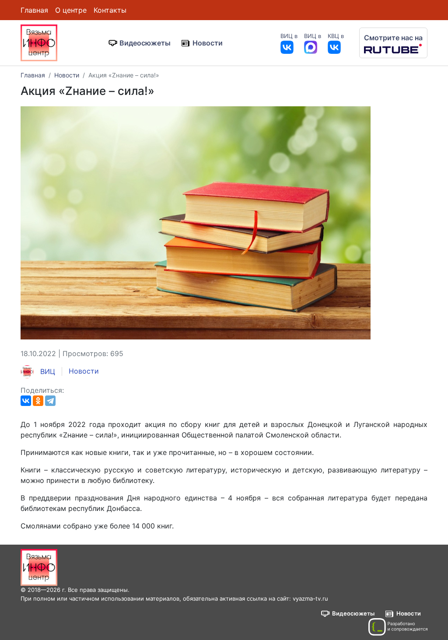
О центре (71, 10)
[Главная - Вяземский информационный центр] (39, 42)
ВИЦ (46, 371)
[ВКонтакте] (26, 400)
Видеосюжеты (145, 42)
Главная (34, 10)
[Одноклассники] (38, 400)
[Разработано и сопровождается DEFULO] (397, 627)
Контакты (110, 10)
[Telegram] (50, 400)
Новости (207, 42)
